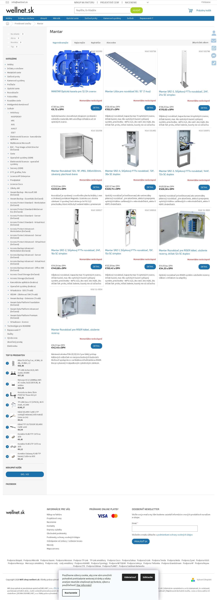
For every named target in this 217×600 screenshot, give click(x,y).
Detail (96, 107)
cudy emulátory (66, 563)
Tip (14, 46)
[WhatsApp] (214, 48)
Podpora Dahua (129, 560)
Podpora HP (188, 563)
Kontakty (51, 526)
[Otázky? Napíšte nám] (213, 41)
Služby (10, 334)
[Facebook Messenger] (213, 55)
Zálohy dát (15, 188)
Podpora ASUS (202, 560)
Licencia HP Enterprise (20, 176)
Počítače (11, 84)
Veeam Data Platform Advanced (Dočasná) (24, 310)
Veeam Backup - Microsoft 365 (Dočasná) (23, 193)
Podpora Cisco (114, 560)
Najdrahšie (96, 42)
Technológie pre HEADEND (19, 326)
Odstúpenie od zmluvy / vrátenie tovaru (64, 541)
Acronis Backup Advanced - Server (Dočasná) (25, 256)
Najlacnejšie (79, 42)
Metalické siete (14, 72)
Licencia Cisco (16, 184)
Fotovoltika (12, 96)
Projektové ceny (109, 2)
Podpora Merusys (16, 563)
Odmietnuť (130, 577)
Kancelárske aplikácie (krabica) (24, 282)
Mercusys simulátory (34, 563)
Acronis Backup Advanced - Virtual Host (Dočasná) (27, 262)
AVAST (14, 128)
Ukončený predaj (14, 342)
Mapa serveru (53, 548)
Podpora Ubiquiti (14, 560)
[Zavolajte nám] (214, 63)
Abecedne (111, 42)
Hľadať (136, 10)
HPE (12, 120)
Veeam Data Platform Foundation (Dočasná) (25, 304)
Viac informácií (84, 585)
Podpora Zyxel (188, 560)
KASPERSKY (16, 116)
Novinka (16, 42)
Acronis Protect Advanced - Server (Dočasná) (25, 236)
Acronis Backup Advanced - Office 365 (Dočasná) (27, 269)
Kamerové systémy (16, 80)
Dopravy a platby (54, 529)
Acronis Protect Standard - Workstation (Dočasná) (27, 204)
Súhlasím (148, 577)
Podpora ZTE (79, 566)
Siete (12, 153)
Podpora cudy (51, 563)
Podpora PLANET (110, 566)
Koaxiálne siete (14, 100)
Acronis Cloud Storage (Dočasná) (25, 274)
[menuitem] (9, 18)
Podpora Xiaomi (47, 560)
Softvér (10, 108)
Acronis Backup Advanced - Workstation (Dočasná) (22, 249)
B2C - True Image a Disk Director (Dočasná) (24, 148)
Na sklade (17, 34)
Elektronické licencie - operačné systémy (24, 163)
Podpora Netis (173, 560)
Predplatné (15, 180)
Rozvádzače (12, 92)
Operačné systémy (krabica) (23, 286)
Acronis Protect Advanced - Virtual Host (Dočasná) (27, 243)
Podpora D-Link (143, 560)
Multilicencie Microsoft (20, 143)
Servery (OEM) (16, 168)
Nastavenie (71, 592)
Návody (50, 545)
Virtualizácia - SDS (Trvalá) (21, 290)
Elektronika (12, 346)
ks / (25, 474)
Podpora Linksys (134, 563)
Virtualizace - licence (19, 322)
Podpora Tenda (159, 560)
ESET (13, 132)
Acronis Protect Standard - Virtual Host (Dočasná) (27, 223)
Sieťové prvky (13, 76)
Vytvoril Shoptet (204, 579)
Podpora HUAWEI (82, 563)
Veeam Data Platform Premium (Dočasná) (23, 317)
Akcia (15, 38)
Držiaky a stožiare (15, 68)
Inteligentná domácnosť (18, 104)
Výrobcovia (12, 338)
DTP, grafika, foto (18, 172)
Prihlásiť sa (140, 541)
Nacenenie (131, 2)
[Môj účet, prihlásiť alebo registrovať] (214, 33)
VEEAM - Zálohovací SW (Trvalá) (24, 294)
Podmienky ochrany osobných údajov (63, 537)
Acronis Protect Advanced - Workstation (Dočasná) (22, 230)
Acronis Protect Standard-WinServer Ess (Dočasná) (26, 210)
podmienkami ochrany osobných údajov (175, 534)
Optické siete (13, 88)
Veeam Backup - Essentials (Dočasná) (26, 198)
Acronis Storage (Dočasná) (22, 278)
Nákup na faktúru (84, 2)
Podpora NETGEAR (117, 563)
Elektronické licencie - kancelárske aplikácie (25, 138)
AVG (13, 124)
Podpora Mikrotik (31, 560)
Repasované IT (14, 330)
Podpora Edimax (94, 566)
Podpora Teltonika (151, 563)
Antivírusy (14, 112)
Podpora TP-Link (81, 560)
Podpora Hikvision (64, 560)
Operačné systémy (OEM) (21, 157)
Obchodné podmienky (57, 533)
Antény (10, 64)
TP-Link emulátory (98, 560)
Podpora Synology (99, 563)
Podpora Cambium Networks (132, 566)
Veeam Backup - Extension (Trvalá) (25, 298)
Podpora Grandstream (172, 563)
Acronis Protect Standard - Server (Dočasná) (25, 217)
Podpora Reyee (202, 563)
